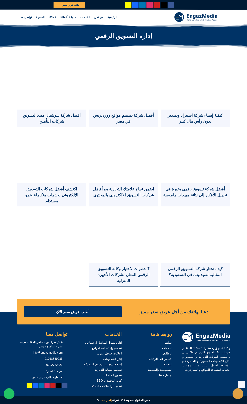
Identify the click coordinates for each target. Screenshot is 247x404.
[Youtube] (157, 5)
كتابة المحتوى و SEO (109, 380)
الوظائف (167, 353)
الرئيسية (112, 17)
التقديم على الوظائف (160, 358)
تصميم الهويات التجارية (108, 369)
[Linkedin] (142, 5)
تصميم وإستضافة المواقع (107, 348)
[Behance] (135, 5)
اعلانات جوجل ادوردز (109, 353)
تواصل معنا (25, 17)
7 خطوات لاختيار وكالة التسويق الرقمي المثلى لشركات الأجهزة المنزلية (124, 274)
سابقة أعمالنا (68, 17)
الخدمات (85, 17)
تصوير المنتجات (112, 375)
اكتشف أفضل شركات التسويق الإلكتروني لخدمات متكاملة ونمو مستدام (51, 195)
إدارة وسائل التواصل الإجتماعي (103, 342)
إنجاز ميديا (106, 399)
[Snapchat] (128, 5)
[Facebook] (171, 5)
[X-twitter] (164, 5)
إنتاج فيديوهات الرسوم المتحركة (103, 364)
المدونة (40, 17)
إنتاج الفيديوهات (112, 358)
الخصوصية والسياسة (160, 369)
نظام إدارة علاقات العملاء (106, 386)
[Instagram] (149, 5)
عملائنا (52, 17)
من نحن (98, 17)
